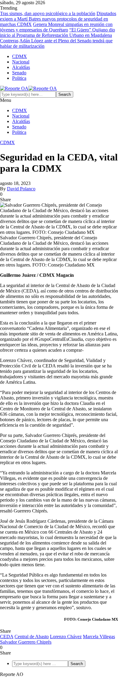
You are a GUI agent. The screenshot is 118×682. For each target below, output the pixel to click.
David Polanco (21, 188)
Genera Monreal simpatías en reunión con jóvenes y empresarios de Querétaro (56, 27)
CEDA (6, 636)
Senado (19, 72)
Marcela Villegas (99, 636)
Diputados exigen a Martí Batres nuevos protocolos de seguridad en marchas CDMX (58, 19)
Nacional (20, 61)
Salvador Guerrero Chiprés (25, 642)
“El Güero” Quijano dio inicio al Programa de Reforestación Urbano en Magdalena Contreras (57, 35)
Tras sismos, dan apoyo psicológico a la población (47, 13)
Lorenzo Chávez (66, 636)
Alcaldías (21, 67)
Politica (19, 78)
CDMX (19, 56)
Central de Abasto (32, 636)
